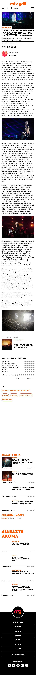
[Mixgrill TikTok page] (26, 665)
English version (18, 655)
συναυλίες (5, 395)
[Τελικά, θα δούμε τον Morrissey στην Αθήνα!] (6, 546)
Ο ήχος (4, 369)
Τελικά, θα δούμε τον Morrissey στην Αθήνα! (21, 543)
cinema (18, 635)
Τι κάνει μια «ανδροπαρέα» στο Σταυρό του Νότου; (23, 488)
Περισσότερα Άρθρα (12, 55)
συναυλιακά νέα (18, 340)
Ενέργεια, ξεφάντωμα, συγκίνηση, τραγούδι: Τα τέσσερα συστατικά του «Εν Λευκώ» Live (22, 461)
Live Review (13, 395)
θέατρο (18, 631)
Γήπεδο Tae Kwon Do (26, 395)
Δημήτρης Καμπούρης (8, 482)
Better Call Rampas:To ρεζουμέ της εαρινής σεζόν (23, 572)
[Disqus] (18, 427)
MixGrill (5, 551)
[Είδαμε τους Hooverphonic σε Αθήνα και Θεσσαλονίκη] (6, 476)
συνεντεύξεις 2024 (16, 584)
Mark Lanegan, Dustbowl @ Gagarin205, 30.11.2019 (22, 502)
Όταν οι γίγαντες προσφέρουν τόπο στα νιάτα (21, 559)
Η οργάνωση (6, 362)
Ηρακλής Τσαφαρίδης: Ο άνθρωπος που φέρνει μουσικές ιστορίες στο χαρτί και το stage (23, 589)
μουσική (18, 627)
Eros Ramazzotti (7, 399)
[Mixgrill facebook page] (9, 665)
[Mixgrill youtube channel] (22, 665)
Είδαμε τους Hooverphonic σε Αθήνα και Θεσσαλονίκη (23, 474)
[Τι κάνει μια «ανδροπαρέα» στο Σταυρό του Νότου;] (6, 490)
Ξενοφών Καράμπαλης (8, 510)
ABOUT (18, 649)
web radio (15, 8)
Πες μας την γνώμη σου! (25, 378)
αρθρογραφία (18, 622)
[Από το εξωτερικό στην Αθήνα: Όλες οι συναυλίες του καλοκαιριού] (7, 344)
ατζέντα (18, 644)
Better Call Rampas (16, 570)
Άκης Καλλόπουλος (8, 595)
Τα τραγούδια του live (8, 364)
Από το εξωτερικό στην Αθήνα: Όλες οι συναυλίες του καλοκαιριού (23, 345)
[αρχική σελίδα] (18, 4)
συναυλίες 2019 (6, 27)
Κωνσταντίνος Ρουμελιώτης (10, 496)
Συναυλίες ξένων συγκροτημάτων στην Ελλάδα (15, 390)
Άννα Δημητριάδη (7, 566)
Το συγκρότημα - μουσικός (10, 366)
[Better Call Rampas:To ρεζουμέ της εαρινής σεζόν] (6, 575)
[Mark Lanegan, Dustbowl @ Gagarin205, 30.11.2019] (6, 504)
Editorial (14, 555)
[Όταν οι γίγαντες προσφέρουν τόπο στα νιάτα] (6, 560)
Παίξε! (18, 640)
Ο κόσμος (5, 371)
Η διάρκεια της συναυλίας (10, 367)
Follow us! (18, 661)
